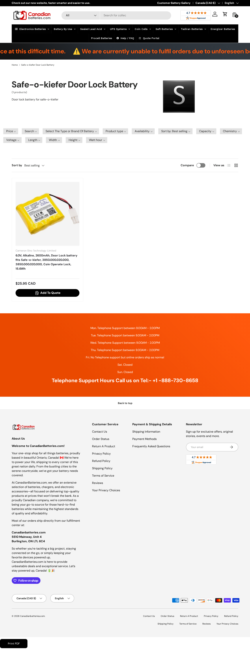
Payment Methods (144, 439)
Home (15, 64)
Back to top (125, 403)
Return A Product (103, 446)
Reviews (97, 483)
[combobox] (116, 15)
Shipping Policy (102, 468)
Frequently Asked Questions (151, 446)
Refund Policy (101, 461)
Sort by (17, 165)
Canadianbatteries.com (32, 616)
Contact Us (99, 432)
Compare (187, 165)
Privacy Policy (101, 454)
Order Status (100, 439)
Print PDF (14, 643)
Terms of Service (103, 476)
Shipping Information (146, 432)
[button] (225, 14)
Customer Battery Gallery (174, 3)
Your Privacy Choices (106, 490)
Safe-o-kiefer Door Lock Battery (37, 64)
